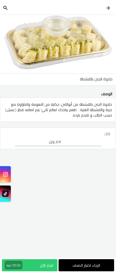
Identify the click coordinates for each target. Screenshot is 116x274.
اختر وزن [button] (55, 141)
